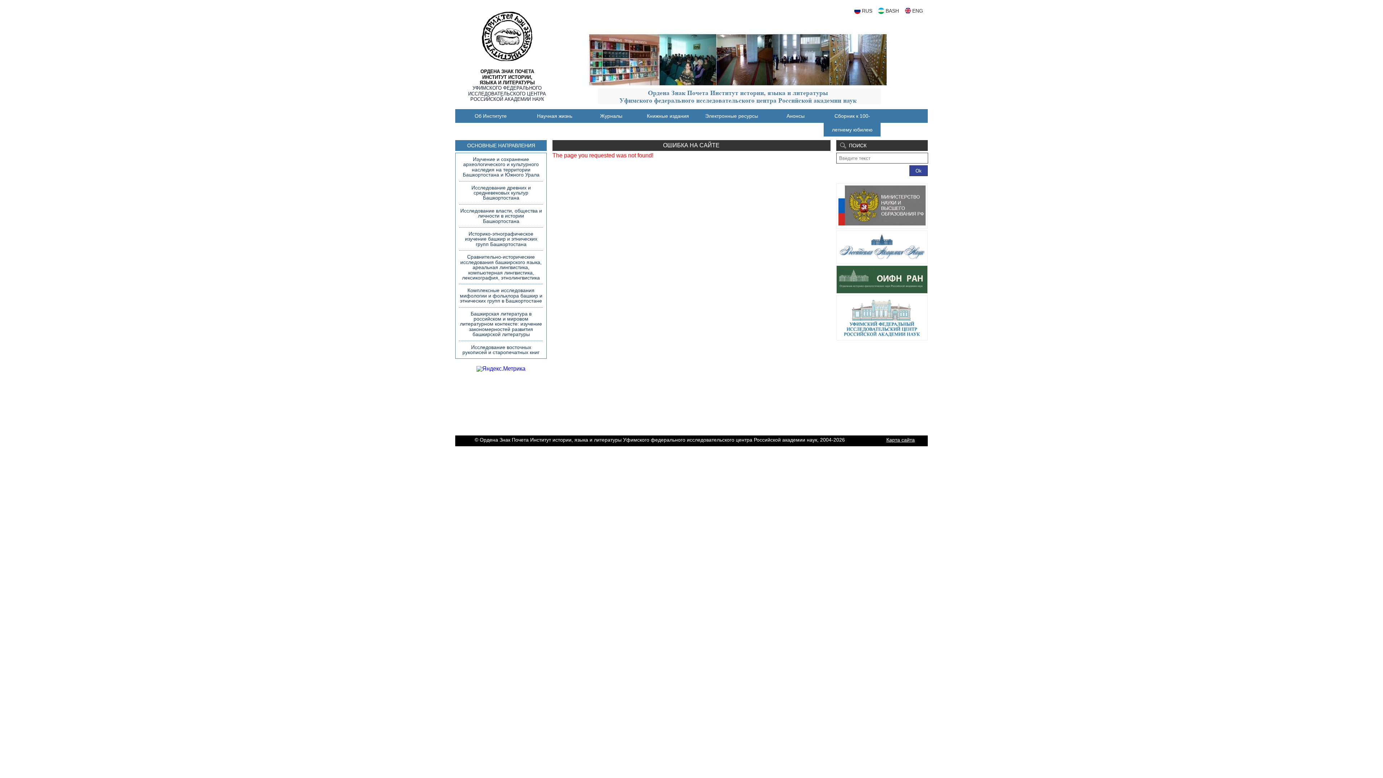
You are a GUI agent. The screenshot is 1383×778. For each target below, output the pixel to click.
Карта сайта (900, 440)
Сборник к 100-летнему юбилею (852, 123)
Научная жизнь (554, 116)
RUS (867, 11)
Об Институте (491, 116)
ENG (917, 11)
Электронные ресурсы (731, 116)
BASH (892, 11)
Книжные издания (668, 116)
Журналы (611, 116)
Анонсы (796, 116)
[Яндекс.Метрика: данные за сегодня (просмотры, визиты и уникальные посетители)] (500, 369)
